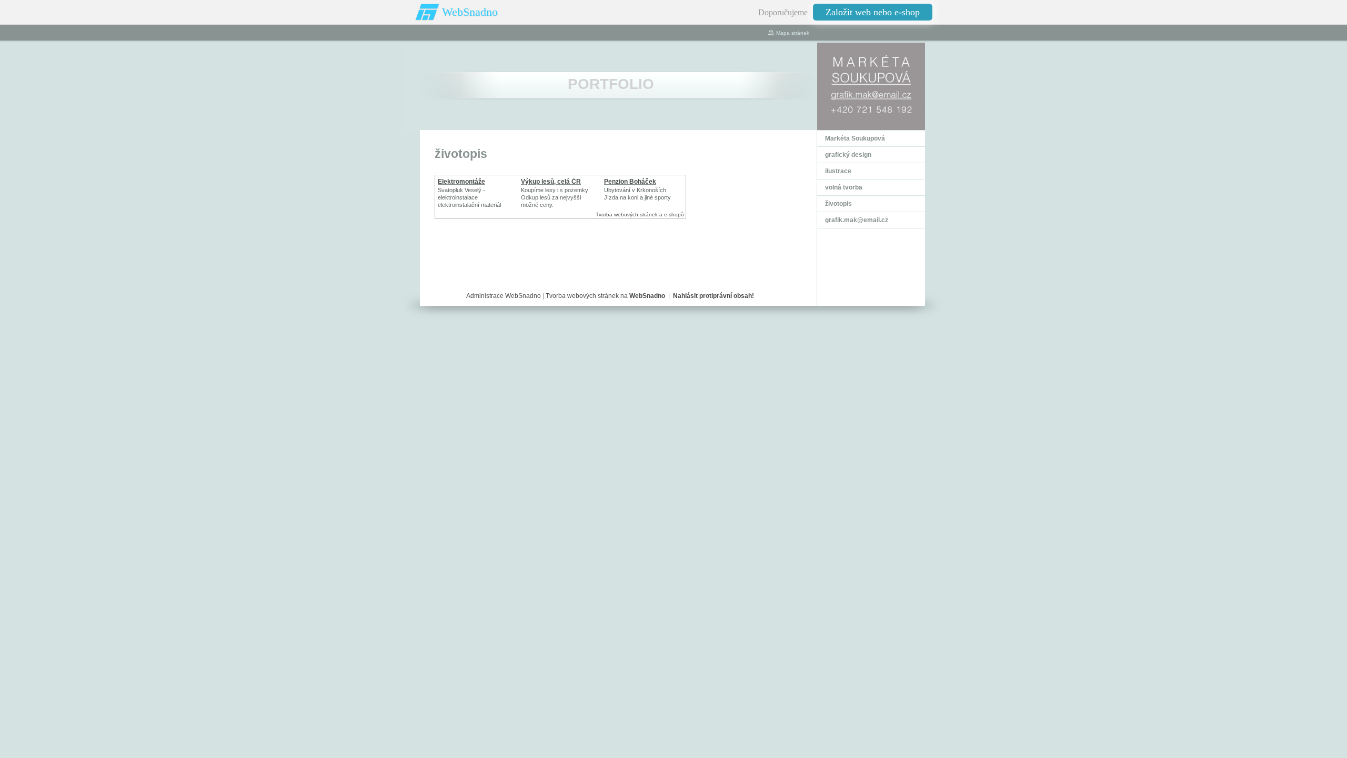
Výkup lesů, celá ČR (551, 181)
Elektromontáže (461, 181)
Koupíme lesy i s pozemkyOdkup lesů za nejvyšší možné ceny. (554, 197)
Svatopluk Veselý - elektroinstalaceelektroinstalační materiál (469, 197)
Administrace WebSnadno (503, 296)
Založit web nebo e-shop (873, 12)
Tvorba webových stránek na (605, 296)
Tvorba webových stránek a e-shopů (640, 214)
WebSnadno (470, 11)
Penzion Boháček (630, 181)
